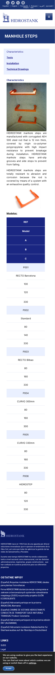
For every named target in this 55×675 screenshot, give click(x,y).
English (14, 6)
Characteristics (15, 51)
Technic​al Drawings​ (18, 69)
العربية (41, 6)
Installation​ (13, 63)
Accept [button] (8, 668)
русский (49, 6)
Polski (25, 8)
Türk (31, 8)
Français (34, 6)
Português (24, 6)
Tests (10, 57)
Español (6, 6)
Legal (3, 649)
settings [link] (32, 663)
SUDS (3, 645)
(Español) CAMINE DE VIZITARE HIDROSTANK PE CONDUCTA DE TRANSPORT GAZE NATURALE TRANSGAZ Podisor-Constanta (23, 613)
